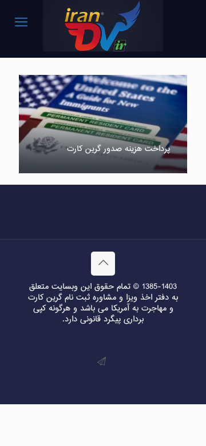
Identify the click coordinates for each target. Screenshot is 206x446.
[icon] (101, 362)
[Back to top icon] (103, 264)
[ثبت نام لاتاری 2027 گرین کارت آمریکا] (103, 25)
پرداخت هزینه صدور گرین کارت (118, 149)
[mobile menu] (21, 23)
